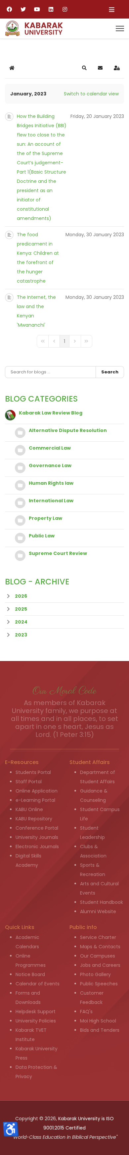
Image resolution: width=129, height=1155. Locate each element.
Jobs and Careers (100, 965)
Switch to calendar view (91, 93)
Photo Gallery (95, 974)
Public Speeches (99, 983)
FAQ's (86, 1011)
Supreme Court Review (58, 553)
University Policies (36, 1021)
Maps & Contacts (100, 946)
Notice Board (30, 974)
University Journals (37, 837)
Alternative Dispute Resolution (68, 430)
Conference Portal (37, 828)
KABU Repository (34, 818)
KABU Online (29, 809)
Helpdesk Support (36, 1011)
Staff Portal (29, 781)
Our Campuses (97, 956)
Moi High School (98, 1021)
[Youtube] (37, 9)
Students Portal (33, 772)
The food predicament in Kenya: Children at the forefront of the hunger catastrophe (38, 257)
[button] (84, 68)
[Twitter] (23, 9)
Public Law (42, 535)
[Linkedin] (51, 9)
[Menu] (120, 28)
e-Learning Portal (35, 800)
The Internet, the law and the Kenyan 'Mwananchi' (36, 311)
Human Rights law (51, 483)
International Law (51, 500)
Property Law (45, 518)
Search (109, 372)
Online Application (37, 791)
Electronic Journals (37, 846)
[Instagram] (65, 9)
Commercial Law (50, 448)
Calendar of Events (38, 983)
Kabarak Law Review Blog (50, 413)
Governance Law (50, 465)
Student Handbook (101, 902)
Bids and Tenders (99, 1030)
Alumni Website (98, 911)
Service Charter (98, 937)
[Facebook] (9, 9)
